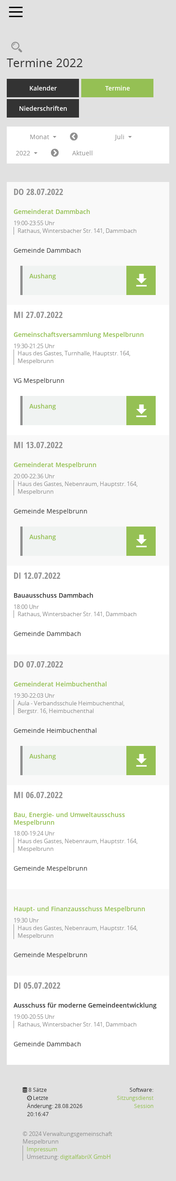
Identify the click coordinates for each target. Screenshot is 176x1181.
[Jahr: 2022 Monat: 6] (73, 137)
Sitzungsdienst (135, 1102)
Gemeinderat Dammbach (52, 211)
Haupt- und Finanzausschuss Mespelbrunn (79, 908)
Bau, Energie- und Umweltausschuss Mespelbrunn (69, 818)
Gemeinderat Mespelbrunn (55, 464)
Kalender (43, 88)
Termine (117, 88)
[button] (141, 280)
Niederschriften (43, 108)
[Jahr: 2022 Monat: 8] (54, 153)
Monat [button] (40, 136)
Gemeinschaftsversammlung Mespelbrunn (79, 334)
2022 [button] (24, 153)
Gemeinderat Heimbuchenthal (60, 684)
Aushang (42, 276)
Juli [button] (120, 136)
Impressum (42, 1149)
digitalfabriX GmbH (85, 1157)
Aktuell (82, 153)
